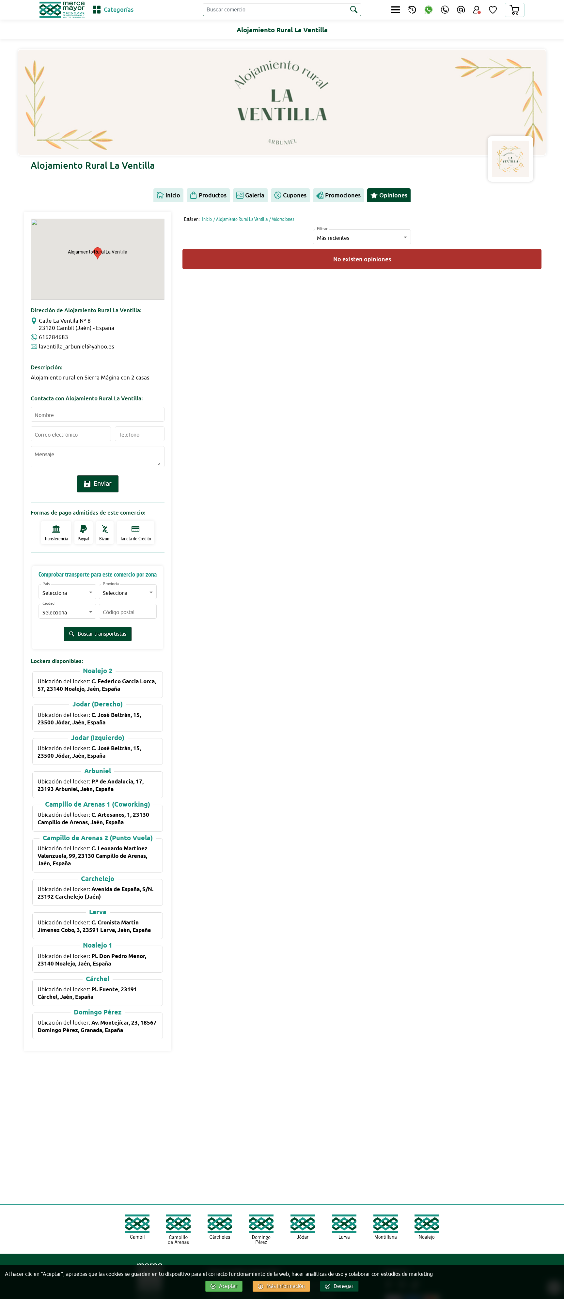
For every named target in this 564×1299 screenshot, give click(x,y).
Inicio (172, 195)
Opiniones (393, 195)
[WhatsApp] (428, 10)
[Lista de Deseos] (493, 9)
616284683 (53, 337)
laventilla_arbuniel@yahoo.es (76, 346)
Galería (254, 195)
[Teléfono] (445, 9)
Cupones (294, 195)
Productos (213, 195)
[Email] (461, 9)
